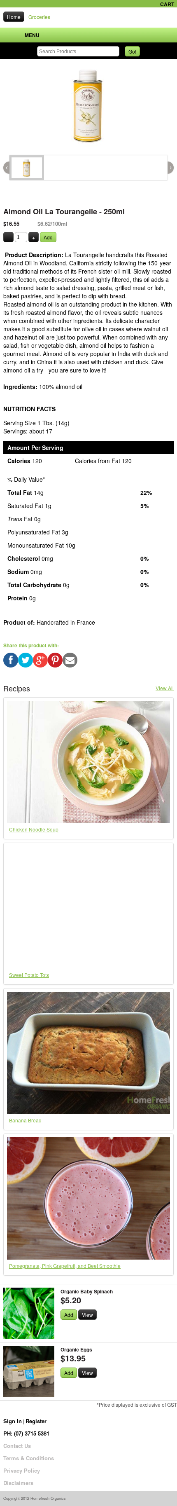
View (87, 1314)
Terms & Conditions (28, 1458)
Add (48, 237)
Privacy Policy (21, 1470)
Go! (132, 51)
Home (14, 16)
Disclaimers (18, 1483)
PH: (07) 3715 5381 (26, 1433)
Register (36, 1421)
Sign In (12, 1421)
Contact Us (17, 1446)
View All (165, 687)
